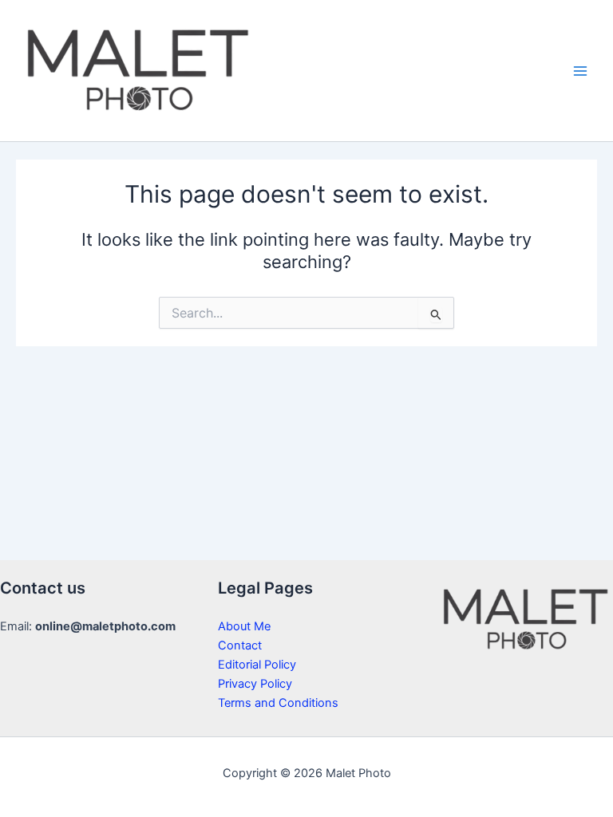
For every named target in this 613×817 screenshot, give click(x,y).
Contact (240, 645)
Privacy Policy (255, 684)
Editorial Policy (257, 664)
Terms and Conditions (278, 703)
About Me (244, 626)
